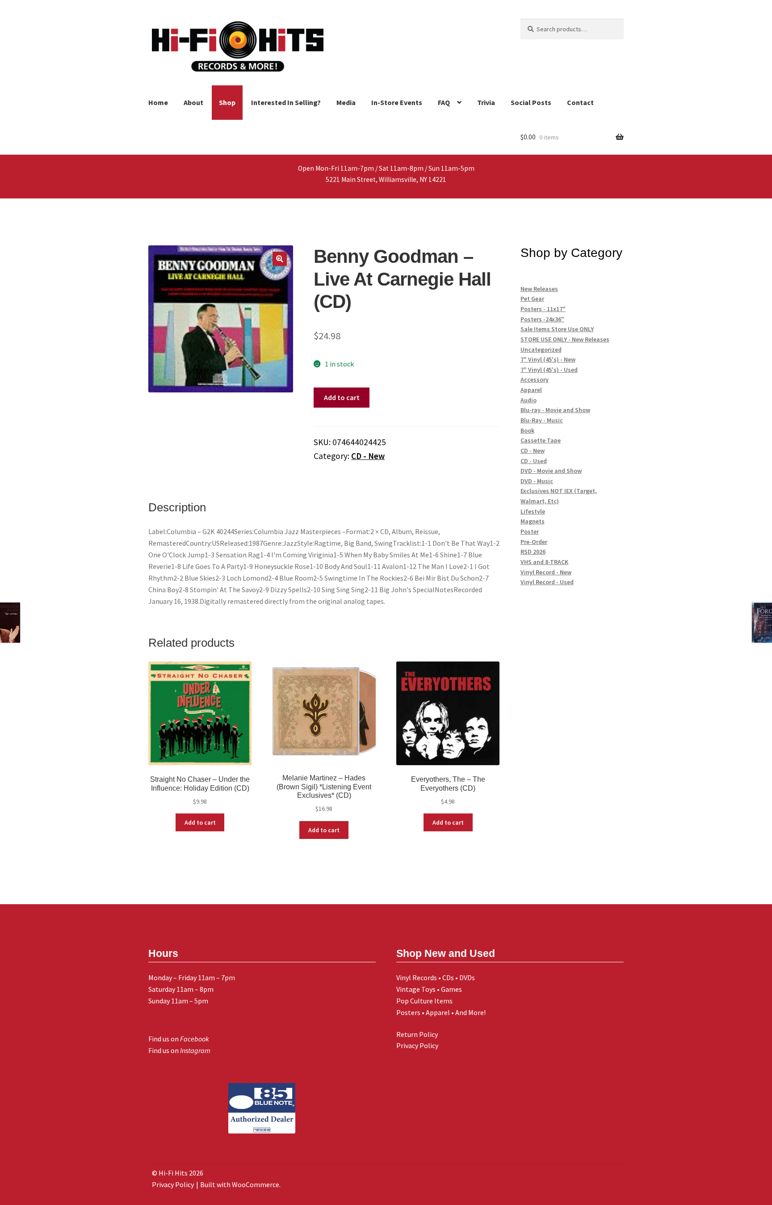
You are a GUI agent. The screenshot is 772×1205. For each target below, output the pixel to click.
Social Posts (531, 102)
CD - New (368, 456)
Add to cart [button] (200, 822)
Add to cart (342, 397)
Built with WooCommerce (239, 1184)
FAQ (444, 102)
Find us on (178, 1038)
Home (158, 102)
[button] (280, 259)
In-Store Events (396, 102)
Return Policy (417, 1034)
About (193, 102)
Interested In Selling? (286, 102)
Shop (227, 102)
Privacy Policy (417, 1045)
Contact (580, 102)
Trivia (486, 102)
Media (346, 102)
